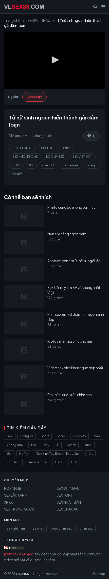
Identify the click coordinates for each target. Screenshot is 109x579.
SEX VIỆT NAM (82, 157)
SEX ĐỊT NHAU (38, 20)
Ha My (23, 453)
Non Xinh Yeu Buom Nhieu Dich (58, 453)
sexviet (38, 528)
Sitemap (98, 574)
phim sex (86, 528)
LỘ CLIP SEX (55, 157)
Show (61, 436)
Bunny (71, 445)
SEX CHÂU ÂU (67, 509)
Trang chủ (12, 20)
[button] (54, 59)
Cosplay (79, 436)
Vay (46, 445)
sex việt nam (16, 528)
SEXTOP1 (47, 148)
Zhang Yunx (15, 445)
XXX (30, 165)
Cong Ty (26, 436)
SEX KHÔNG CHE (25, 157)
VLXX (16, 165)
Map (97, 436)
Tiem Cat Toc (37, 462)
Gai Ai (59, 462)
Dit (90, 453)
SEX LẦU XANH (15, 495)
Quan (87, 445)
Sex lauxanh (71, 165)
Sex (9, 436)
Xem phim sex (61, 528)
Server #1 (34, 97)
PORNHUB (13, 488)
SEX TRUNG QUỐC (19, 509)
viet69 (17, 174)
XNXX (66, 148)
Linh (74, 462)
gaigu (92, 165)
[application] (54, 60)
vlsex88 (48, 165)
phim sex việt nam (18, 554)
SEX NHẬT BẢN (69, 502)
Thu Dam (13, 462)
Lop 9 (45, 436)
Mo (33, 445)
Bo (9, 453)
